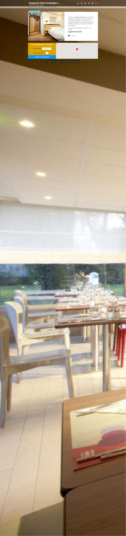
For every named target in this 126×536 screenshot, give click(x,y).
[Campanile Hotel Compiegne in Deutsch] (78, 3)
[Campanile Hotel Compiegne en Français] (89, 3)
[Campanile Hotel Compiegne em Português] (96, 3)
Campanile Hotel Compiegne (51, 7)
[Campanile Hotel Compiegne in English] (81, 3)
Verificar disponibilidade (42, 57)
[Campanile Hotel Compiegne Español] (85, 3)
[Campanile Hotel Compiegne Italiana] (92, 3)
